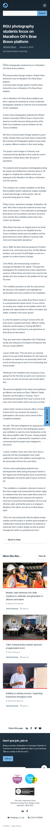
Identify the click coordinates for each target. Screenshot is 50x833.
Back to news (14, 540)
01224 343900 (36, 818)
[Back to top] (44, 768)
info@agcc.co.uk (16, 818)
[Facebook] (27, 811)
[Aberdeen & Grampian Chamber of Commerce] (5, 5)
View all (41, 556)
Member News (9, 47)
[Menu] (44, 5)
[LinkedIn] (23, 811)
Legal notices (16, 826)
